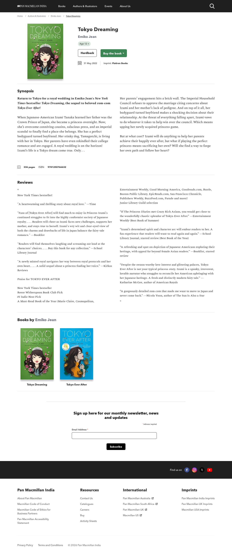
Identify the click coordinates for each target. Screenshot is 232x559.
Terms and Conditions (50, 545)
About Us (125, 6)
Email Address (80, 429)
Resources (89, 490)
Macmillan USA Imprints (195, 509)
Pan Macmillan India (36, 490)
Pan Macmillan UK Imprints (197, 504)
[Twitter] (202, 469)
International (135, 490)
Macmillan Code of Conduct (33, 504)
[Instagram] (194, 469)
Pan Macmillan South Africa (138, 504)
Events (108, 6)
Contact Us (86, 498)
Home (20, 16)
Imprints (189, 490)
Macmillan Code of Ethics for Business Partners (34, 511)
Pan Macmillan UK (133, 509)
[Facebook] (186, 469)
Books (61, 6)
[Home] (32, 6)
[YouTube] (209, 470)
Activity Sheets (88, 521)
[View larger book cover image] (45, 51)
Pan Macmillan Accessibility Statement (33, 521)
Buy (82, 515)
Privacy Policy (25, 545)
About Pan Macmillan (29, 498)
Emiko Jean (56, 16)
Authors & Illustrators (85, 6)
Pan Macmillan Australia (136, 498)
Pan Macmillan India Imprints (198, 498)
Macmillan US (131, 515)
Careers (84, 509)
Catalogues (86, 504)
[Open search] (212, 6)
